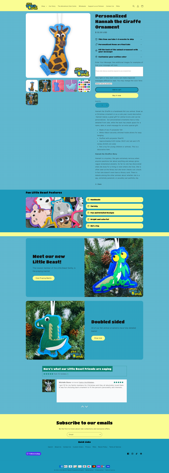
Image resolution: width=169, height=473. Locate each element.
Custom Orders (78, 447)
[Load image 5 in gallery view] (84, 86)
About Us (58, 447)
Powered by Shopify (78, 470)
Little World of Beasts (65, 470)
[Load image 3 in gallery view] (58, 86)
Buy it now (117, 95)
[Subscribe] (100, 434)
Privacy (88, 447)
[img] (48, 374)
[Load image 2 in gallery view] (45, 86)
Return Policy (102, 447)
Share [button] (100, 184)
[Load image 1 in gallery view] (32, 86)
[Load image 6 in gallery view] (32, 99)
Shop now (98, 338)
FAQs (94, 447)
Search (50, 447)
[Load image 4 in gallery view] (71, 86)
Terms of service (110, 470)
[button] (44, 6)
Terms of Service (115, 447)
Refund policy (89, 470)
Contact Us (67, 447)
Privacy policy (99, 470)
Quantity (98, 101)
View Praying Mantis (44, 278)
